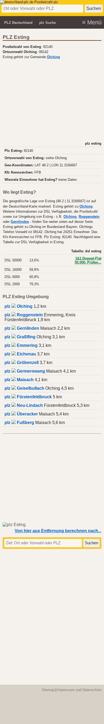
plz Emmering (21, 345)
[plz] (29, 2)
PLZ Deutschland (18, 23)
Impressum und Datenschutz (79, 690)
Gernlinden (20, 222)
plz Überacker (21, 414)
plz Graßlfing (20, 337)
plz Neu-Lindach (24, 405)
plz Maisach (19, 379)
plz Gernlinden (22, 328)
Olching (53, 57)
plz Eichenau (20, 354)
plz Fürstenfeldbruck (28, 397)
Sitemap (48, 690)
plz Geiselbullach (24, 388)
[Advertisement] (52, 99)
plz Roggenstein (24, 315)
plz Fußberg (19, 422)
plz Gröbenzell (22, 362)
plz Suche (47, 23)
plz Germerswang (25, 371)
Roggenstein (89, 217)
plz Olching (19, 306)
